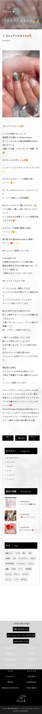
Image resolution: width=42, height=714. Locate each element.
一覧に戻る (21, 438)
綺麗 (7, 569)
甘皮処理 (28, 569)
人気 (14, 558)
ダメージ (8, 579)
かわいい (17, 574)
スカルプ (9, 466)
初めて (33, 558)
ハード (16, 579)
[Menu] (38, 8)
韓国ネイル (9, 553)
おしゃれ (8, 574)
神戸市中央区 (10, 564)
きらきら (25, 574)
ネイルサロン (21, 564)
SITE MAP (31, 688)
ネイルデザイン (23, 558)
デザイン (31, 564)
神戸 (24, 553)
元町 (29, 553)
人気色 (13, 569)
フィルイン (10, 479)
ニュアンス (10, 475)
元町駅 (8, 558)
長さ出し (24, 579)
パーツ (20, 569)
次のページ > (34, 438)
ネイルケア (10, 462)
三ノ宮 (18, 553)
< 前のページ (8, 438)
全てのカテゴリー (12, 457)
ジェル (8, 470)
